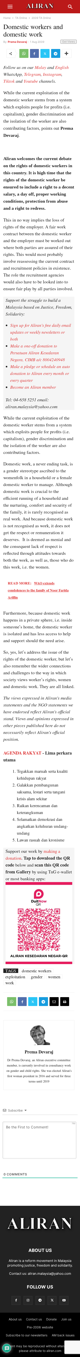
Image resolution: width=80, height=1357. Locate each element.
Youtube (31, 81)
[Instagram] (28, 1300)
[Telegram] (55, 53)
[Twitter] (45, 53)
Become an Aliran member (33, 387)
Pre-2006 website (40, 1327)
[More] (67, 53)
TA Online (21, 18)
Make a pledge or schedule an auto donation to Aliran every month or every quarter (40, 373)
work (9, 982)
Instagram (52, 74)
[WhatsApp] (23, 53)
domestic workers (36, 971)
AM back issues (63, 1335)
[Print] (64, 1001)
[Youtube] (64, 1300)
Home (7, 18)
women (54, 977)
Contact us (34, 1319)
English (62, 67)
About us (15, 1319)
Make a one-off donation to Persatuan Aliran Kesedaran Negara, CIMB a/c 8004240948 (37, 352)
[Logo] (40, 1237)
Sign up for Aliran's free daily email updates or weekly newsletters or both (40, 332)
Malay (40, 67)
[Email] (54, 1001)
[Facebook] (34, 53)
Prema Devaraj (17, 41)
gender (36, 977)
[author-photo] (39, 1044)
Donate (51, 1319)
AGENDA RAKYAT (22, 753)
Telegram (32, 74)
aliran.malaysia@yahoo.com (49, 1273)
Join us (66, 1319)
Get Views (68, 41)
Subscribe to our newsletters (26, 1335)
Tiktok (9, 81)
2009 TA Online (41, 18)
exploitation (15, 977)
